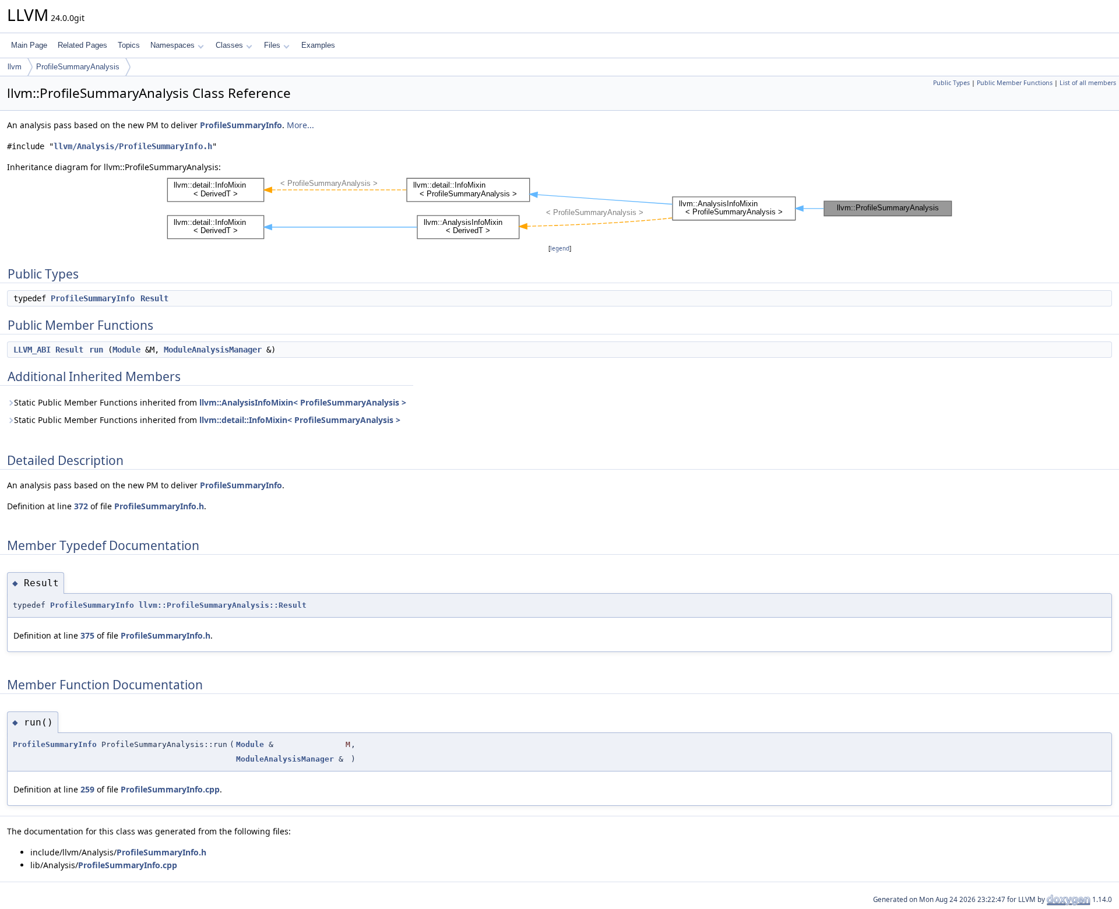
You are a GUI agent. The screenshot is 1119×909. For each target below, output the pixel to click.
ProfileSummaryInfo (241, 125)
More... (300, 125)
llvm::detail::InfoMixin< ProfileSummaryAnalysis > (299, 419)
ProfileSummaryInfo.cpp (170, 789)
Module (126, 349)
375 (87, 635)
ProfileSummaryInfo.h (159, 506)
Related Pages (82, 45)
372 (81, 506)
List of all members (1088, 83)
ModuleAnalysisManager (213, 349)
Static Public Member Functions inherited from (210, 402)
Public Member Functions (1015, 83)
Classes (229, 45)
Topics (129, 45)
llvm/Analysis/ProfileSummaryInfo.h (133, 146)
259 (87, 789)
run (96, 349)
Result (154, 298)
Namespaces (172, 45)
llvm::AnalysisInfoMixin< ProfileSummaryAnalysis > (302, 402)
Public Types (951, 83)
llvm (15, 66)
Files (272, 45)
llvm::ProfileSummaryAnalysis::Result (223, 605)
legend (559, 248)
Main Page (29, 45)
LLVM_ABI (32, 349)
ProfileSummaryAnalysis (77, 66)
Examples (318, 45)
